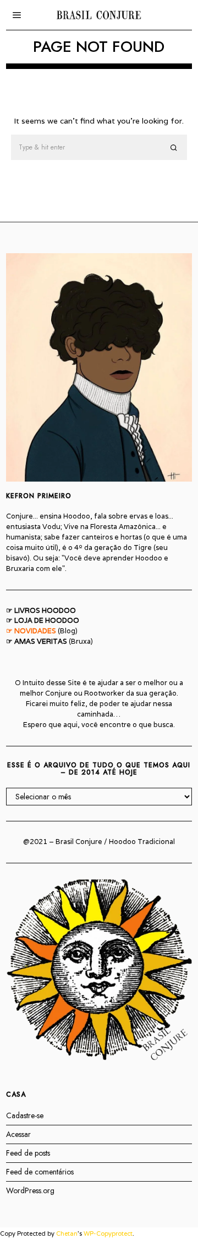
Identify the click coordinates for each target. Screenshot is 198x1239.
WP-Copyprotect (108, 1233)
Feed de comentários (40, 1171)
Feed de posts (28, 1152)
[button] (174, 148)
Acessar (18, 1134)
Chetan (67, 1233)
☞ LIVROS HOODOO (41, 610)
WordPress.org (30, 1190)
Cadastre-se (24, 1115)
